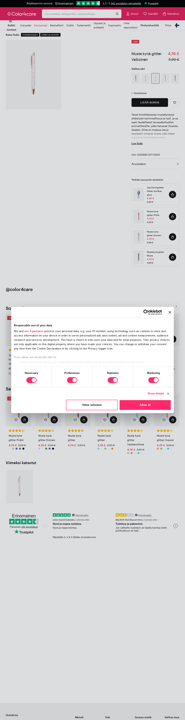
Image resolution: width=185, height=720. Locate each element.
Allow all (145, 405)
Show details (156, 393)
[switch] (72, 380)
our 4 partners (34, 331)
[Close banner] (170, 312)
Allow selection (92, 405)
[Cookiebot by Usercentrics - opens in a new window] (146, 312)
